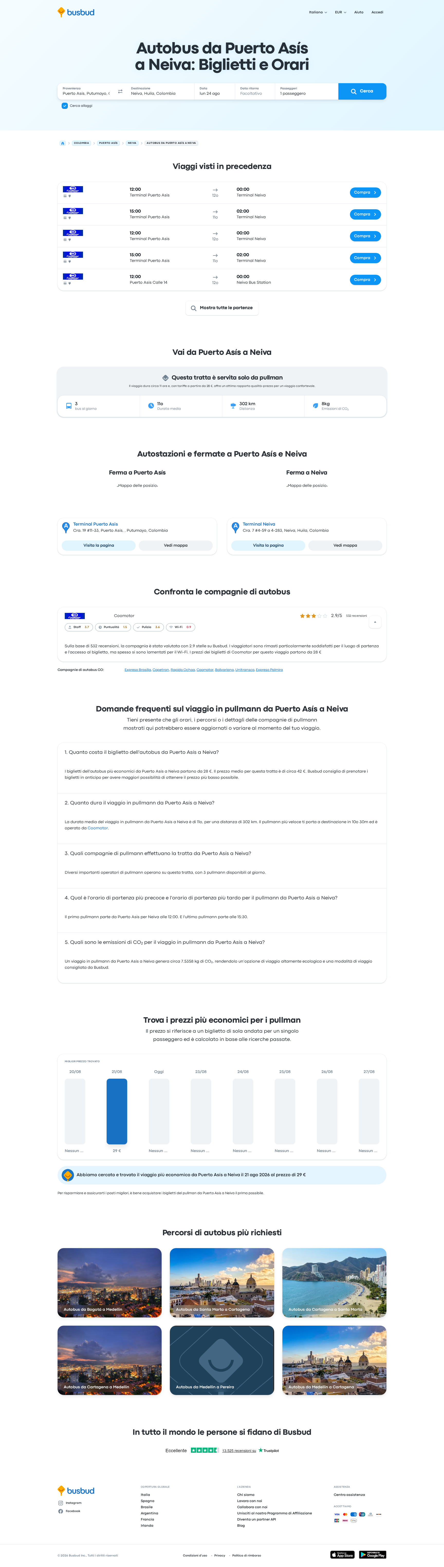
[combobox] (86, 91)
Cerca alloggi (81, 105)
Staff (77, 627)
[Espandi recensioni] (375, 622)
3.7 (87, 627)
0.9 (189, 627)
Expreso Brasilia (138, 669)
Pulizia (146, 627)
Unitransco (244, 669)
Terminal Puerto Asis (95, 524)
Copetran (161, 669)
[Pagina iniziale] (63, 143)
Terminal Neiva (259, 524)
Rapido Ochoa (183, 669)
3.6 (157, 627)
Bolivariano (224, 669)
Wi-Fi (178, 627)
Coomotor (124, 616)
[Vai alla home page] (76, 12)
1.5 (125, 627)
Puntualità (111, 627)
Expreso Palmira (269, 669)
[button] (120, 91)
